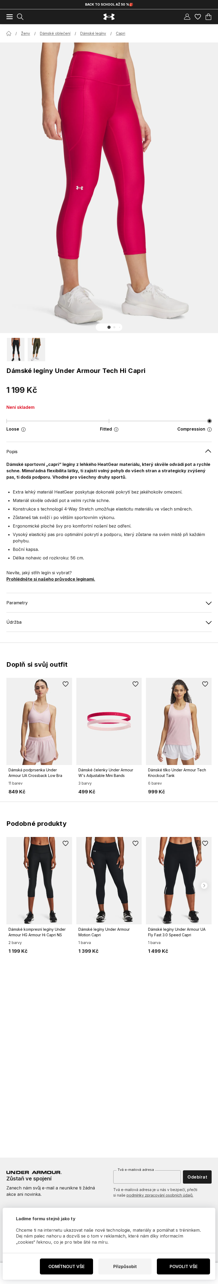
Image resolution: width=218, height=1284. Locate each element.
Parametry (17, 602)
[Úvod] (8, 33)
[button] (109, 327)
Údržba (14, 622)
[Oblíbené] (198, 17)
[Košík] (208, 17)
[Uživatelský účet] (187, 17)
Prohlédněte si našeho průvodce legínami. (50, 579)
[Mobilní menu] (9, 17)
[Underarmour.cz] (109, 17)
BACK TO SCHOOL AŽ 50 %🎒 (109, 4)
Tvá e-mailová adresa (136, 1169)
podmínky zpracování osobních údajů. (160, 1195)
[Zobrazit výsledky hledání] (20, 17)
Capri (120, 33)
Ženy (25, 33)
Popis (12, 451)
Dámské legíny (93, 33)
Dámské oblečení (55, 33)
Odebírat (197, 1177)
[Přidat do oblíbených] (65, 684)
